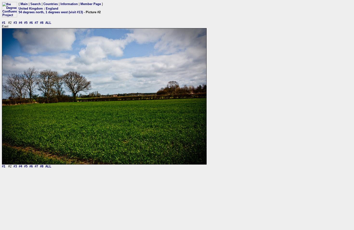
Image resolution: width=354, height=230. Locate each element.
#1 (3, 23)
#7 (36, 23)
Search (35, 4)
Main (24, 4)
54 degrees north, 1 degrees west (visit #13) (51, 12)
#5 (25, 23)
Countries (50, 4)
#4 (20, 23)
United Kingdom (31, 8)
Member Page (90, 4)
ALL (48, 23)
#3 (15, 23)
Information (69, 4)
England (52, 8)
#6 (31, 23)
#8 (41, 23)
